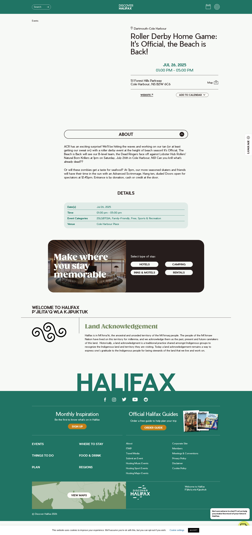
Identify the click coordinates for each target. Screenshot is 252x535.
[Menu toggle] (217, 7)
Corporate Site (180, 443)
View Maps (79, 495)
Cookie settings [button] (177, 530)
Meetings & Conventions (185, 453)
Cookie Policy (179, 468)
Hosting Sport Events (137, 468)
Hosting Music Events (137, 463)
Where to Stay (91, 444)
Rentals (179, 272)
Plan (36, 467)
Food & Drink (90, 455)
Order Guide (153, 427)
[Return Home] (126, 7)
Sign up (77, 426)
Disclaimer (177, 463)
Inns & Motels (144, 272)
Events (35, 21)
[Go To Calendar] (208, 7)
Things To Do (43, 455)
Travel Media (132, 453)
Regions (86, 467)
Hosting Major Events (137, 473)
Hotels (144, 264)
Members (177, 448)
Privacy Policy (179, 458)
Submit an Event (134, 458)
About (129, 443)
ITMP (129, 448)
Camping (179, 264)
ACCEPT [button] (193, 530)
